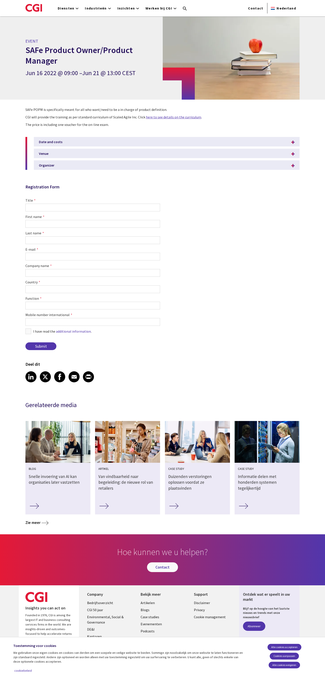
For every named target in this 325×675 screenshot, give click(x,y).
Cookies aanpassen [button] (284, 656)
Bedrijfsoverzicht (100, 603)
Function (32, 298)
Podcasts (148, 631)
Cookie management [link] (210, 617)
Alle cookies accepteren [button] (284, 647)
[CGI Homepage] (33, 7)
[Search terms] (184, 8)
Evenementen (151, 624)
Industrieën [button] (96, 8)
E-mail (30, 249)
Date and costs (50, 142)
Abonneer (254, 626)
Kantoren (94, 636)
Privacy (199, 610)
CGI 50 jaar (95, 610)
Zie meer (32, 522)
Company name (37, 266)
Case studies (150, 617)
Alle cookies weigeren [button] (284, 665)
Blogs (145, 610)
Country (31, 282)
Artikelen (148, 603)
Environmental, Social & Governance (105, 619)
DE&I (91, 629)
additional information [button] (73, 331)
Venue (43, 153)
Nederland (286, 8)
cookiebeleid (23, 671)
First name (33, 216)
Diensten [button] (66, 8)
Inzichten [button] (126, 8)
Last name (33, 233)
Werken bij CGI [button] (158, 8)
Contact (255, 8)
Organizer (46, 165)
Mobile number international (47, 315)
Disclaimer (202, 603)
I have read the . (62, 331)
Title (29, 200)
